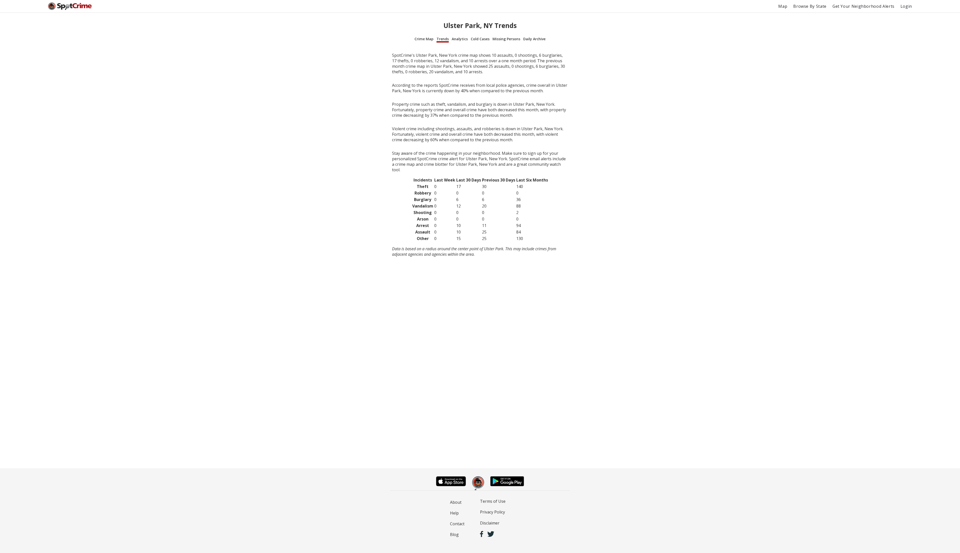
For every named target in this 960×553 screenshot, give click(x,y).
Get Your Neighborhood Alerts (863, 6)
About (456, 502)
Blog (454, 534)
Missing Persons (506, 38)
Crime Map (424, 38)
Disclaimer (490, 523)
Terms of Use (493, 501)
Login (906, 6)
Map (782, 6)
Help (454, 513)
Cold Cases (480, 38)
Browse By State (809, 6)
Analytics (460, 38)
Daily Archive (534, 38)
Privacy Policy (492, 512)
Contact (457, 523)
